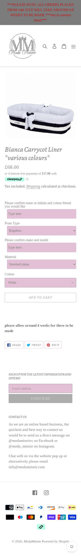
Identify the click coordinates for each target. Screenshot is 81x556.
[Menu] (73, 46)
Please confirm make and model (26, 240)
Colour (9, 274)
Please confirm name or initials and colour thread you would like (38, 204)
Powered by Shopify (55, 541)
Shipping (33, 186)
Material (10, 257)
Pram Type (12, 223)
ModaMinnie (33, 541)
